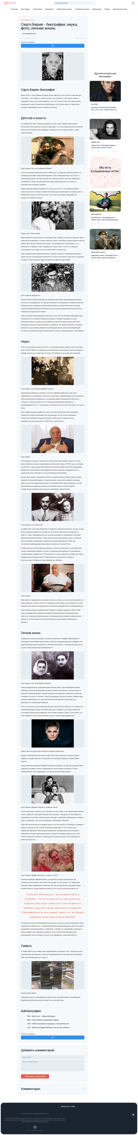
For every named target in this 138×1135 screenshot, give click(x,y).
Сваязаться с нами (68, 1106)
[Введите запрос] (75, 3)
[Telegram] (133, 3)
